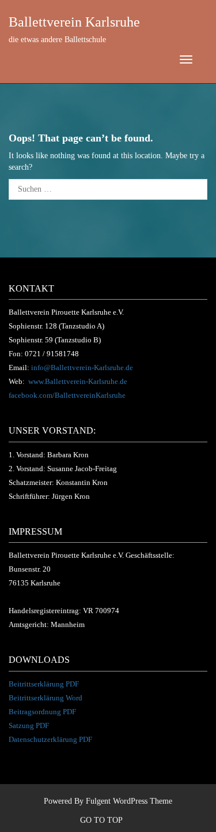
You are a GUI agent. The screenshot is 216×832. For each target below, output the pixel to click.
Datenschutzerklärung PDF (50, 739)
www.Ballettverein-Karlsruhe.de (77, 381)
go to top (102, 820)
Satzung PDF (29, 725)
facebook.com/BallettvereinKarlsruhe (67, 395)
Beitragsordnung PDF (42, 711)
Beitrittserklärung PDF (44, 684)
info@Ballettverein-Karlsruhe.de (82, 367)
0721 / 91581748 (52, 353)
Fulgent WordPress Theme (129, 801)
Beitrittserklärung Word (45, 697)
